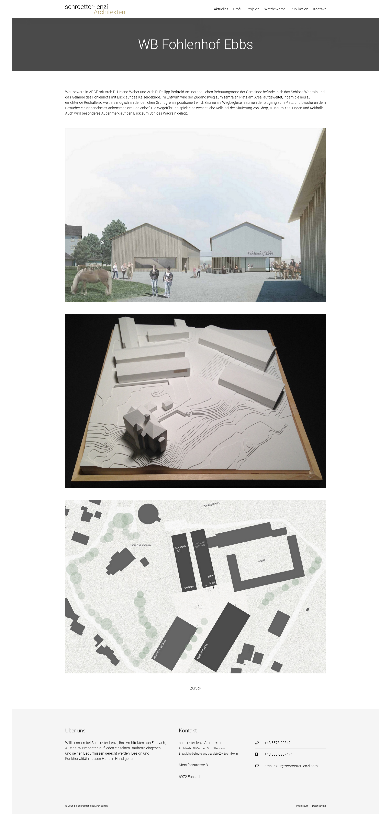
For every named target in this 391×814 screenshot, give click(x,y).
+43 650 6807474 (279, 754)
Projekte (252, 9)
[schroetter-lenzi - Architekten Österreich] (95, 9)
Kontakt (319, 9)
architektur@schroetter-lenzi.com (291, 766)
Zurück (195, 688)
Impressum (302, 805)
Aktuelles (221, 9)
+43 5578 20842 (278, 743)
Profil (237, 9)
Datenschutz (319, 805)
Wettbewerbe (275, 9)
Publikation (299, 9)
